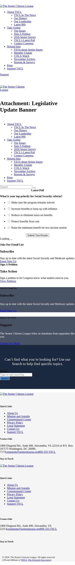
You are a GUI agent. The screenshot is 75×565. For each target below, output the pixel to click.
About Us (12, 413)
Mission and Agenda (18, 416)
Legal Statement (16, 425)
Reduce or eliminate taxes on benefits (31, 215)
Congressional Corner (19, 419)
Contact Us (13, 428)
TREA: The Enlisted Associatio (35, 560)
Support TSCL (15, 432)
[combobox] (16, 375)
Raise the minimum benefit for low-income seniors (39, 227)
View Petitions (8, 281)
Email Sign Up (8, 261)
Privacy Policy (15, 422)
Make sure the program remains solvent (33, 202)
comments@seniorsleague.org (22, 451)
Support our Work (10, 343)
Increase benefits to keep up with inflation (34, 208)
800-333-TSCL (47, 451)
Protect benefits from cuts (25, 221)
